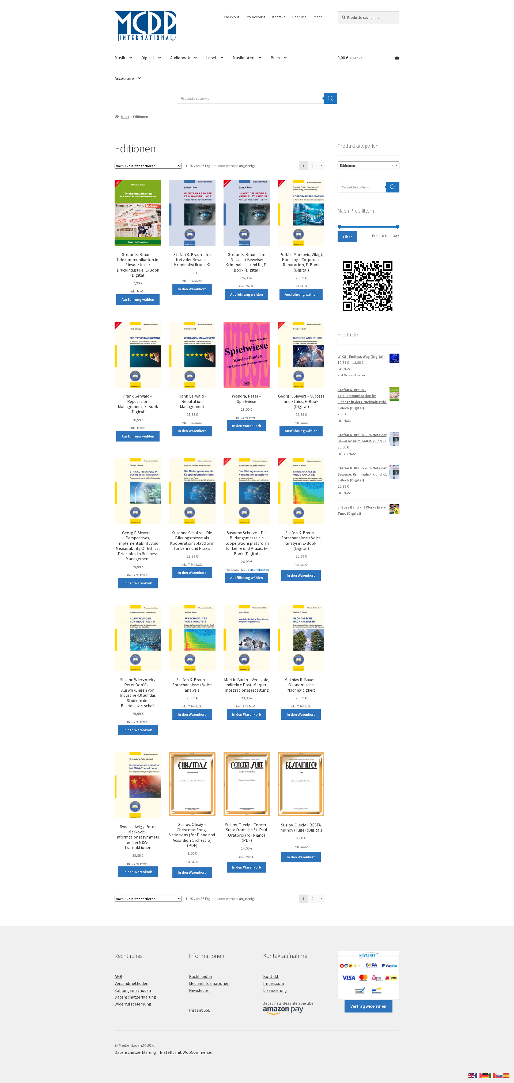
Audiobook (180, 57)
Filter (347, 236)
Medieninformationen (209, 983)
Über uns (299, 16)
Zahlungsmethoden (133, 990)
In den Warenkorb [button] (192, 289)
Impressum (273, 983)
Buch (275, 57)
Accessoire (124, 78)
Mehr (318, 16)
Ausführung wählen (138, 299)
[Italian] (492, 1075)
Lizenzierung (275, 990)
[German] (485, 1075)
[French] (478, 1075)
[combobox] (368, 165)
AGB (118, 976)
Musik (120, 57)
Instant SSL (199, 1010)
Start (125, 116)
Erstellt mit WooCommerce (185, 1052)
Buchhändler (200, 976)
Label (211, 57)
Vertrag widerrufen (368, 1006)
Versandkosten (258, 570)
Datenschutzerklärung (135, 997)
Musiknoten (243, 57)
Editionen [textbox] (367, 165)
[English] (471, 1075)
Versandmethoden (131, 983)
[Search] (330, 98)
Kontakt (278, 16)
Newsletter (199, 990)
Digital (147, 57)
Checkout (231, 16)
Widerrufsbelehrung (133, 1004)
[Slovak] (499, 1075)
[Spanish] (506, 1075)
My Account (256, 16)
